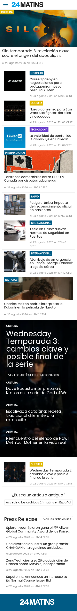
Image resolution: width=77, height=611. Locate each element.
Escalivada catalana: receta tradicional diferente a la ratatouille (33, 416)
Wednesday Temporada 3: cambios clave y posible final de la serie (37, 348)
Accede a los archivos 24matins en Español (38, 502)
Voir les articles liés (57, 519)
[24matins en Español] (38, 603)
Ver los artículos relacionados (33, 375)
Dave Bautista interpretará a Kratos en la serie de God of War (37, 391)
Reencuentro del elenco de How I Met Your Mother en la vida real (37, 441)
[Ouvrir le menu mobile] (5, 5)
